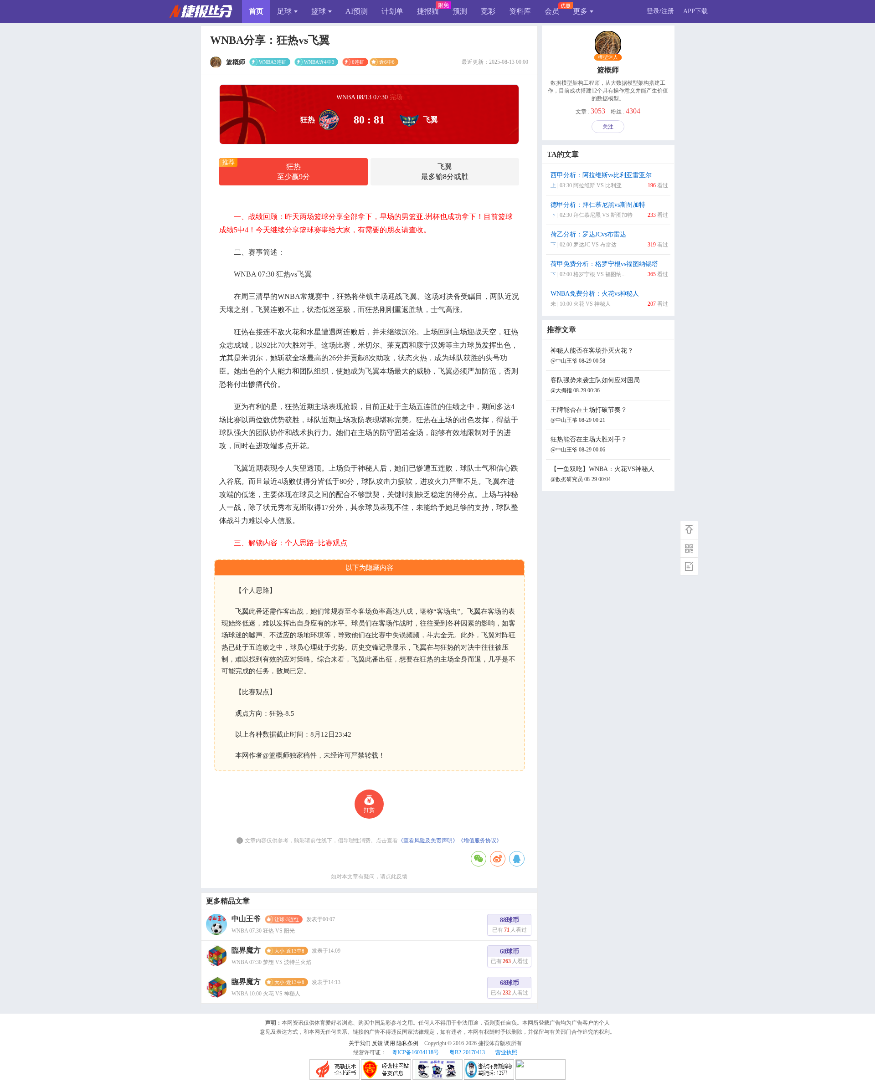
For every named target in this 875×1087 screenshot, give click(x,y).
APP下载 (695, 11)
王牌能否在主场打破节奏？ (589, 414)
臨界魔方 (246, 950)
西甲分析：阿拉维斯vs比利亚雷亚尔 (609, 180)
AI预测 (356, 11)
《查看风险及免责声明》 (428, 840)
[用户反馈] (689, 566)
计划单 (392, 11)
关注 (607, 126)
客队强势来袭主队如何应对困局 (595, 385)
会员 (552, 11)
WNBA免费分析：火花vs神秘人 (609, 298)
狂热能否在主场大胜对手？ (589, 444)
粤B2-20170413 (467, 1052)
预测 (460, 11)
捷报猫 (428, 11)
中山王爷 (246, 919)
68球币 (509, 956)
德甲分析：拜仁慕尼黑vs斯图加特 (609, 209)
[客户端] (689, 548)
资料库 (520, 11)
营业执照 (506, 1052)
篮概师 (608, 70)
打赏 (369, 810)
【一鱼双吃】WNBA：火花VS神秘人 (602, 474)
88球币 (509, 925)
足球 (284, 11)
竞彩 (488, 11)
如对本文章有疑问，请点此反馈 (369, 876)
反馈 (377, 1043)
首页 (256, 11)
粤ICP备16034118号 (415, 1052)
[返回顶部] (689, 530)
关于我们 (360, 1043)
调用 (389, 1043)
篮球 (318, 11)
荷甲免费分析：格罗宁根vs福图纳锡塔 (609, 269)
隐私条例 (407, 1043)
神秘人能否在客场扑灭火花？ (592, 355)
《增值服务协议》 (480, 840)
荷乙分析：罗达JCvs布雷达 (609, 239)
